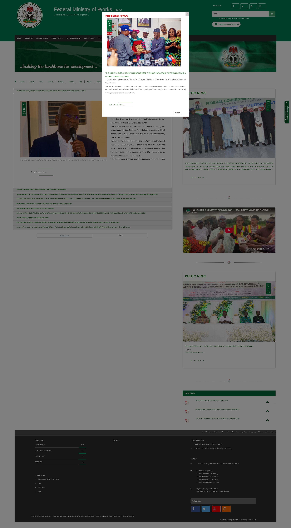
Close (177, 113)
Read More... (117, 105)
